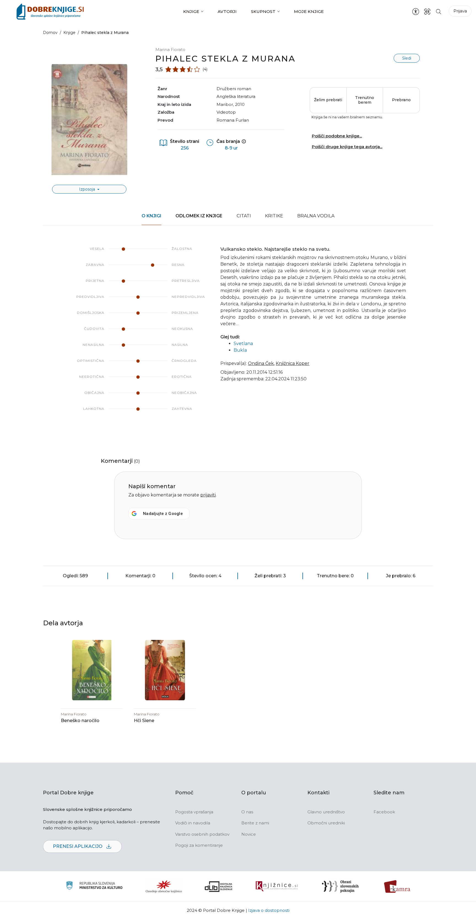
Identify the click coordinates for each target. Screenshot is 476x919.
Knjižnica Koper (292, 363)
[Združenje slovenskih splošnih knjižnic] (276, 886)
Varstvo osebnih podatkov (202, 834)
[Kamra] (397, 886)
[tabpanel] (238, 334)
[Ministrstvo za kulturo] (94, 886)
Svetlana (243, 343)
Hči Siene (144, 720)
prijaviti (208, 495)
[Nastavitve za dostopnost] (416, 12)
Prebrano (401, 99)
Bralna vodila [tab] (315, 215)
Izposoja (87, 189)
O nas (247, 811)
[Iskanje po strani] (438, 11)
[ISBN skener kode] (427, 11)
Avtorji (227, 11)
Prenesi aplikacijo (78, 846)
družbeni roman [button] (234, 88)
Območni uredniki (326, 823)
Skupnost (263, 11)
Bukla (240, 350)
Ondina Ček (261, 363)
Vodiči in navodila (192, 823)
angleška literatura (236, 96)
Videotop (226, 112)
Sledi (406, 58)
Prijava (460, 11)
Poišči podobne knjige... (337, 135)
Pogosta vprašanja (194, 811)
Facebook (384, 811)
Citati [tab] (244, 215)
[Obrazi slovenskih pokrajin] (340, 886)
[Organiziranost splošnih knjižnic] (163, 886)
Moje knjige (309, 11)
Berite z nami (255, 823)
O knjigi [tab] (151, 215)
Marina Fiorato (170, 49)
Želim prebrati (328, 99)
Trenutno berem (364, 100)
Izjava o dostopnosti (269, 910)
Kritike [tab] (274, 215)
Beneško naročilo (80, 720)
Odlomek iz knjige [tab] (198, 215)
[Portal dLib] (219, 886)
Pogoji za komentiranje (199, 845)
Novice (248, 834)
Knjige (191, 11)
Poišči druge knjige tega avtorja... (347, 146)
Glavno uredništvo (326, 811)
